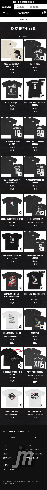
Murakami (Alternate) (12, 333)
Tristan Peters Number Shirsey (35, 181)
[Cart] (43, 13)
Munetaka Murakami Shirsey (35, 256)
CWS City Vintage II (12, 411)
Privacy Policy (32, 458)
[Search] (8, 13)
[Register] (35, 437)
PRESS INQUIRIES (10, 469)
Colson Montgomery (35, 219)
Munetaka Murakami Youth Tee (34, 295)
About (5, 454)
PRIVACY (5, 483)
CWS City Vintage (35, 411)
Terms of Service (34, 454)
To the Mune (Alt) (12, 103)
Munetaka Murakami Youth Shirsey (34, 104)
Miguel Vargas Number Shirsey (35, 142)
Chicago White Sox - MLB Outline (12, 373)
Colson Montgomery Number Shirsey (12, 181)
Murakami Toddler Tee (12, 255)
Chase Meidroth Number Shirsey (12, 142)
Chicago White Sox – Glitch (12, 219)
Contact (6, 458)
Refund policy (32, 450)
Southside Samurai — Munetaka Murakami (12, 295)
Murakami (35, 333)
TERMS (11, 483)
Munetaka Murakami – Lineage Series (12, 65)
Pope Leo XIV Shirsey (35, 372)
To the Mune (35, 64)
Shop (5, 450)
